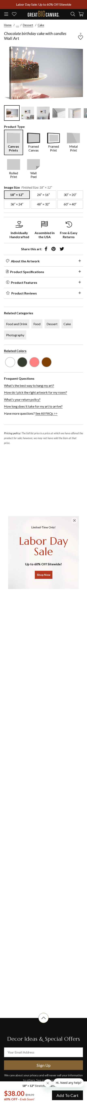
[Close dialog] (74, 520)
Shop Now (43, 574)
